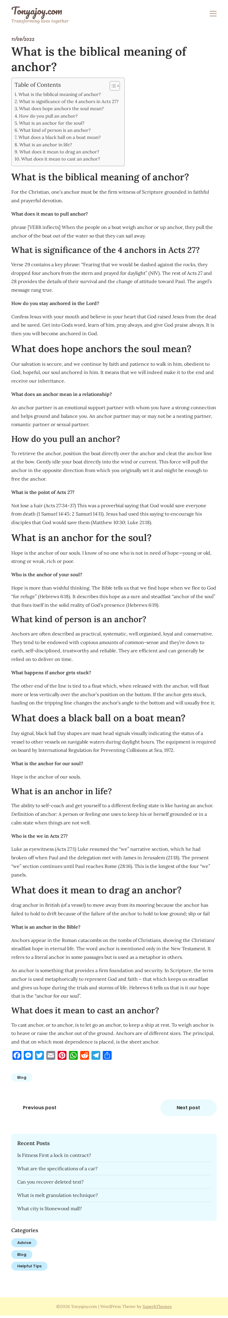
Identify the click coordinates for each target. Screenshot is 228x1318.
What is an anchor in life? (45, 144)
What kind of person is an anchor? (55, 130)
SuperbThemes (157, 1306)
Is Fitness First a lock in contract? (54, 1155)
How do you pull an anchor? (48, 116)
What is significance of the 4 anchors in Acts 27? (68, 101)
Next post (188, 1107)
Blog (21, 1077)
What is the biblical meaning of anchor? (59, 94)
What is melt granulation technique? (57, 1195)
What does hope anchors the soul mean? (61, 108)
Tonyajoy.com (36, 10)
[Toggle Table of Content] (111, 86)
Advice (24, 1242)
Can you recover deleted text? (50, 1182)
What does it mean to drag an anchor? (59, 152)
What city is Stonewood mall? (49, 1208)
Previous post (39, 1107)
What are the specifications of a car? (57, 1168)
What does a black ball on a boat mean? (59, 137)
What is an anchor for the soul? (51, 123)
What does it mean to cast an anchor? (60, 159)
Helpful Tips (29, 1266)
